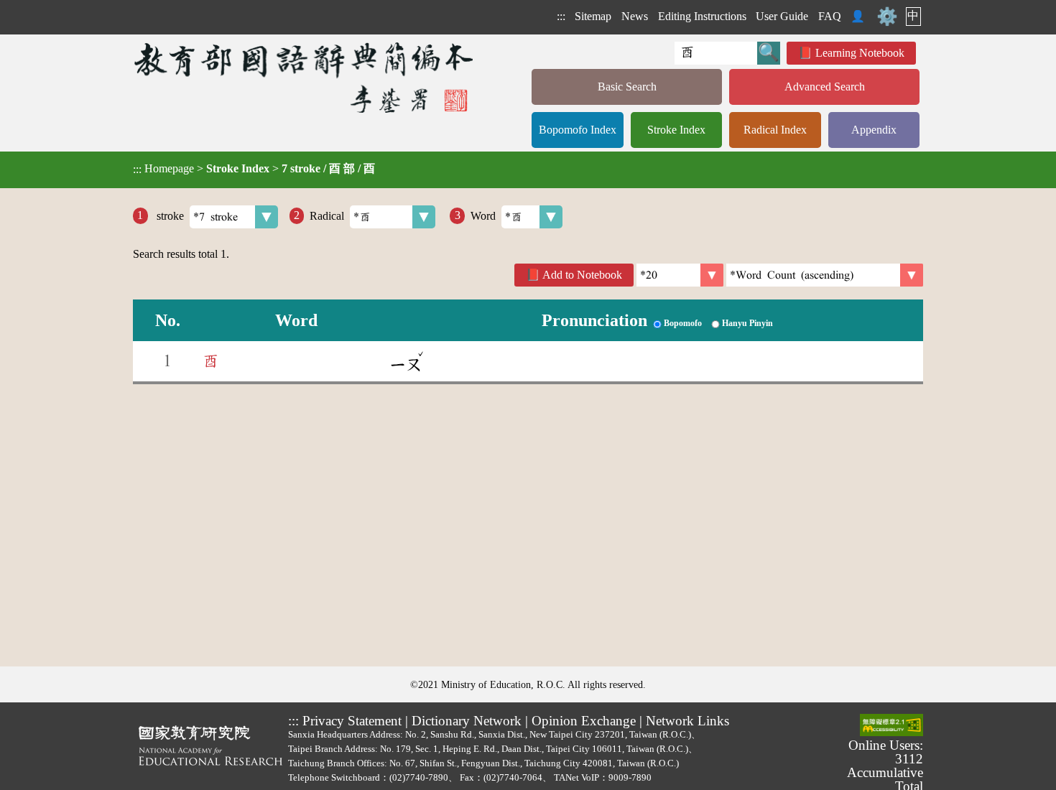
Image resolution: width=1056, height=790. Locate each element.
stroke (169, 215)
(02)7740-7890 (418, 777)
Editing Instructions (702, 16)
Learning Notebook (859, 53)
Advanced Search (824, 86)
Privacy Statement (352, 720)
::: (561, 16)
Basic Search (627, 86)
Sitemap (593, 16)
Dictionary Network (467, 720)
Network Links (687, 720)
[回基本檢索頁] (305, 77)
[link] (824, 275)
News (634, 16)
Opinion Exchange (584, 720)
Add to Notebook (582, 275)
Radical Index (775, 130)
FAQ (829, 16)
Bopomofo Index (577, 130)
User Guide (782, 16)
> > (254, 168)
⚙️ (887, 16)
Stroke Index (676, 130)
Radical (327, 215)
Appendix (874, 130)
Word (483, 215)
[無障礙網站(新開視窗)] (891, 726)
